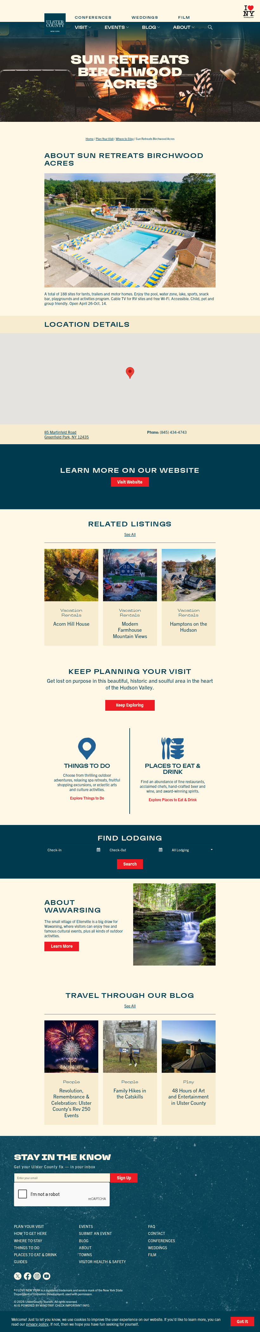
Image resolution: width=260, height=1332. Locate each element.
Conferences (93, 17)
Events (115, 27)
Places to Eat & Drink (35, 1254)
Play (188, 1081)
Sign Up (124, 1178)
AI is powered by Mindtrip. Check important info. (52, 1305)
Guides (20, 1261)
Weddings (145, 17)
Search (130, 864)
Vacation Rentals (71, 612)
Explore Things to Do (87, 797)
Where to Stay (124, 139)
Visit (81, 27)
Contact (156, 1233)
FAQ (151, 1226)
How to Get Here (30, 1233)
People (71, 1081)
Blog (149, 27)
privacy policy (37, 1324)
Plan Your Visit (105, 139)
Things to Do (26, 1247)
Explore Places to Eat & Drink (173, 799)
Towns (85, 1254)
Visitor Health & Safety (102, 1261)
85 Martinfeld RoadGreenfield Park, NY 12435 (66, 434)
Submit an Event (95, 1233)
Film (184, 17)
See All (130, 534)
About (182, 27)
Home (90, 139)
